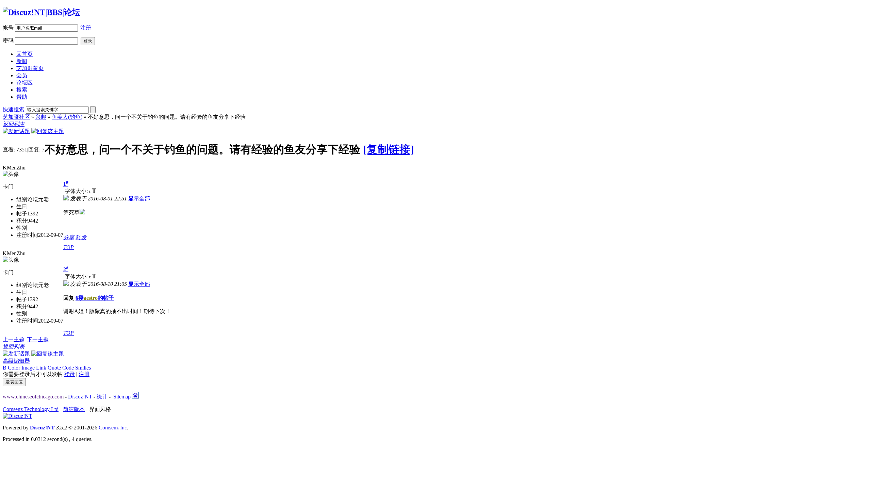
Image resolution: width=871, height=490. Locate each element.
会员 (21, 75)
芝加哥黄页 (30, 68)
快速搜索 (13, 109)
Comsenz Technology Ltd (31, 409)
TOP (68, 247)
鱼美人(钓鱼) (67, 117)
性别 (21, 228)
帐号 (8, 28)
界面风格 (100, 409)
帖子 (21, 213)
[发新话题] (16, 131)
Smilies (83, 368)
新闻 (21, 61)
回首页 (24, 54)
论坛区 (24, 82)
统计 (102, 396)
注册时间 (27, 235)
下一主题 (38, 339)
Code (68, 368)
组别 (21, 199)
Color (14, 368)
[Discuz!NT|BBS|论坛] (41, 12)
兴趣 (40, 117)
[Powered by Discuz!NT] (17, 416)
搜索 (21, 90)
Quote (54, 368)
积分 (21, 221)
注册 (85, 28)
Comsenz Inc (113, 427)
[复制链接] (388, 149)
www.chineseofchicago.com (33, 396)
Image (28, 368)
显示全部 (139, 198)
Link (41, 368)
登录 (69, 374)
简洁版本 (74, 409)
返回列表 (13, 124)
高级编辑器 (16, 361)
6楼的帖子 (95, 298)
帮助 (21, 97)
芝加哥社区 (16, 117)
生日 (21, 206)
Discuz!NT (80, 396)
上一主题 (13, 339)
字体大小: (77, 191)
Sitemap (122, 396)
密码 (8, 41)
